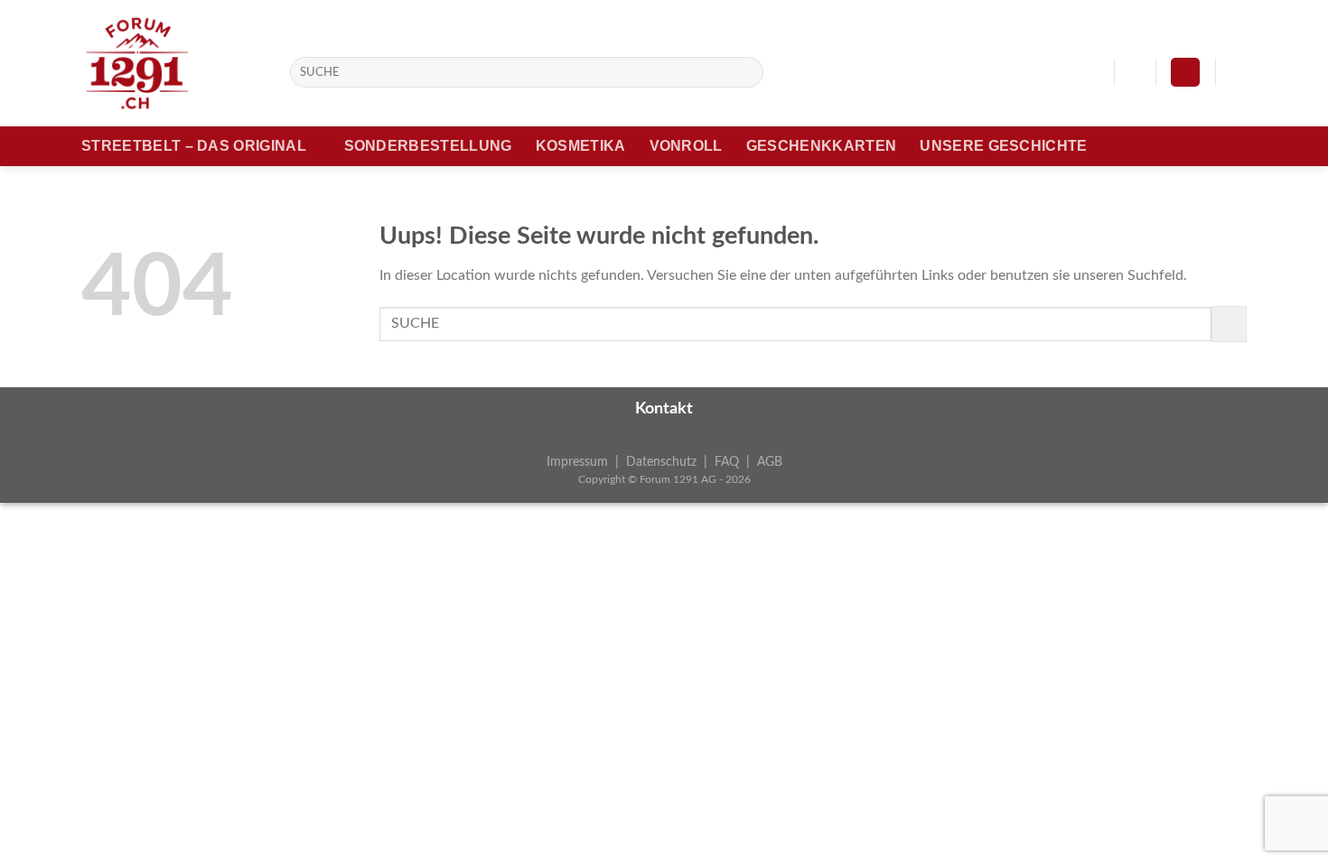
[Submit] (747, 72)
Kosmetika (581, 145)
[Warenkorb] (1238, 72)
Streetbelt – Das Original (193, 145)
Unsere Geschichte (1003, 145)
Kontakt (664, 409)
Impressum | (586, 462)
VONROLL (686, 145)
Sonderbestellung (428, 145)
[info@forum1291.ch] (1090, 72)
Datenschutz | (670, 462)
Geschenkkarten (821, 145)
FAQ (727, 462)
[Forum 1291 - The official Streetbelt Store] (172, 63)
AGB (769, 462)
